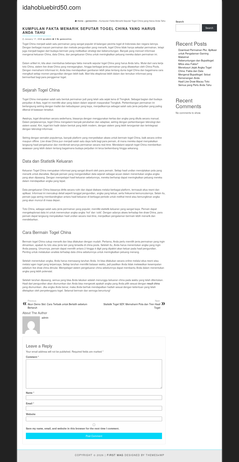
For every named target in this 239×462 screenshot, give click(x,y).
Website (31, 414)
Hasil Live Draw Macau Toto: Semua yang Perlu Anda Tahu (195, 83)
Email (30, 403)
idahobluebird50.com (51, 6)
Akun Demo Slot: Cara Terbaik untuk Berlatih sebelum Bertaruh (57, 304)
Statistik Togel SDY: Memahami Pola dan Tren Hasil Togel (131, 304)
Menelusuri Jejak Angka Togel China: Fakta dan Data (195, 69)
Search (180, 21)
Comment (32, 357)
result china (153, 283)
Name (30, 392)
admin (48, 39)
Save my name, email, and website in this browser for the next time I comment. (72, 428)
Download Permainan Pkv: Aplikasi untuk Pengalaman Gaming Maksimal (197, 53)
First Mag (115, 455)
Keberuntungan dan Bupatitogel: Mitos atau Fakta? (196, 62)
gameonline (66, 39)
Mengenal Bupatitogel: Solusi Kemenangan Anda (194, 76)
